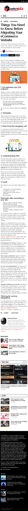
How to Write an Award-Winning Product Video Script (19, 422)
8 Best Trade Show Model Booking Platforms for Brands (18, 399)
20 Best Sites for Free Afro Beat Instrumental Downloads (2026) (19, 407)
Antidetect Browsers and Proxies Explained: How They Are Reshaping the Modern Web (16, 484)
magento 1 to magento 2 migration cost (11, 309)
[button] (2, 1)
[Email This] (18, 55)
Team (2, 1)
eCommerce (6, 21)
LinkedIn (3, 331)
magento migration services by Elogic (10, 236)
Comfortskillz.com (16, 329)
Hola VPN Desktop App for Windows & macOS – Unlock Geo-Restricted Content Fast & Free (16, 477)
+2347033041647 (6, 469)
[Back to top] (24, 507)
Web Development (14, 21)
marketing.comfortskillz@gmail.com (10, 467)
